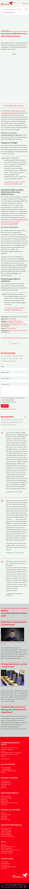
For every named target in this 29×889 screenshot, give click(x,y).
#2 (2, 500)
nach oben (14, 343)
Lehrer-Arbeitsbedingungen (8, 867)
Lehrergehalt (4, 862)
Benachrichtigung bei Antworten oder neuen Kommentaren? (13, 399)
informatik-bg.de (5, 781)
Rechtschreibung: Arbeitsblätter (9, 803)
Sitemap (3, 751)
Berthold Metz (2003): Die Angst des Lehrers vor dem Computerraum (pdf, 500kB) (14, 222)
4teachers (3, 786)
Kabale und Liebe (5, 814)
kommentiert (17, 752)
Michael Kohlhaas (5, 819)
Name (2, 366)
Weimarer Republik (6, 833)
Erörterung (4, 799)
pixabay (5, 686)
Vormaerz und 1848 (6, 831)
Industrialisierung (5, 830)
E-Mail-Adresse (5, 372)
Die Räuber (4, 818)
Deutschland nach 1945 (7, 836)
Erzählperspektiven (6, 796)
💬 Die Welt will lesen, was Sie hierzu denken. (13, 325)
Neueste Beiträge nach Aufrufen (9, 754)
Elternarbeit (4, 845)
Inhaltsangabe (5, 801)
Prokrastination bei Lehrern (8, 846)
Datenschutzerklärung (7, 749)
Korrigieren (4, 868)
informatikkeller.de (6, 782)
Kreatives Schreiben (6, 798)
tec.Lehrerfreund (5, 759)
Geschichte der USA (6, 828)
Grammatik (4, 804)
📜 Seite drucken (11, 328)
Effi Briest (3, 813)
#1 (2, 432)
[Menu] (25, 3)
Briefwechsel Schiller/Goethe (9, 771)
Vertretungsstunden (6, 848)
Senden (4, 406)
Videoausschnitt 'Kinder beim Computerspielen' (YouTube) (13, 642)
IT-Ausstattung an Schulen (11, 321)
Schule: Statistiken (6, 767)
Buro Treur (4, 787)
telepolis (3, 772)
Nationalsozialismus (6, 835)
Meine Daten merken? (9, 402)
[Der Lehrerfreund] (14, 875)
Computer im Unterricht (13, 321)
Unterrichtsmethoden (6, 853)
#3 (2, 561)
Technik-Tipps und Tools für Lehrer (10, 850)
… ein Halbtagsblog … (6, 769)
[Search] (26, 9)
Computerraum (19, 322)
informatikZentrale (6, 784)
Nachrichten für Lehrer (16, 331)
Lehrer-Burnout (5, 865)
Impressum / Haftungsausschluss (9, 748)
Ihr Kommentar (5, 384)
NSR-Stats (3, 756)
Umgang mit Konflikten (7, 851)
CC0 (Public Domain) (11, 686)
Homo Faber (4, 816)
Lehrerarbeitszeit (5, 863)
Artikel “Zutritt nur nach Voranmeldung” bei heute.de (13, 112)
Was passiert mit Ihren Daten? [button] (8, 409)
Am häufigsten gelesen (7, 752)
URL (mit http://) (5, 378)
